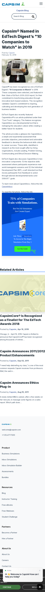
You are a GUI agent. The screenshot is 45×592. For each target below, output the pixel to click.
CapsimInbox (7, 186)
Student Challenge (9, 517)
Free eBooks (7, 505)
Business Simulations (11, 454)
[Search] (33, 16)
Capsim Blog (22, 10)
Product (6, 448)
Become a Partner (9, 533)
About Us (6, 548)
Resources (7, 487)
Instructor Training (9, 499)
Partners (6, 526)
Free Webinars (8, 511)
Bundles (5, 477)
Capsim (12, 53)
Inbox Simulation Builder (12, 465)
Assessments (8, 471)
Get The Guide (22, 249)
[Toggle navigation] (41, 4)
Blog (4, 493)
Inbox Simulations (9, 459)
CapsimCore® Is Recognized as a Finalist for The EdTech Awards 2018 (21, 320)
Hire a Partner (7, 538)
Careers (5, 560)
